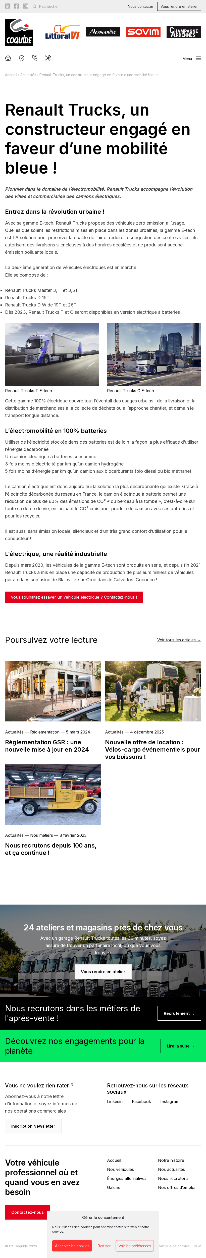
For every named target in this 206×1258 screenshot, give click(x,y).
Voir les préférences (135, 1246)
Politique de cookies (174, 1246)
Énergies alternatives (126, 1178)
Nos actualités (171, 1169)
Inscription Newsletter (33, 1126)
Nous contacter (140, 6)
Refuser (104, 1246)
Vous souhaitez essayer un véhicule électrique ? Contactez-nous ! (74, 597)
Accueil (11, 75)
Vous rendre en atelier (179, 6)
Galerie (113, 1187)
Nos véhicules (120, 1169)
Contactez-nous (27, 1212)
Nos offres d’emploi (176, 1187)
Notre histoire (171, 1160)
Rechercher (49, 6)
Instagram (169, 1101)
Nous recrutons (173, 1178)
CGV (197, 1246)
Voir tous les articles (176, 639)
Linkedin (115, 1101)
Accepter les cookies (72, 1246)
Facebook (141, 1101)
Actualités (28, 75)
